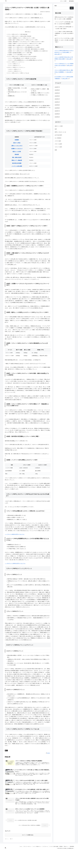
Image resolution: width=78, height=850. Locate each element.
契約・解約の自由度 (16, 157)
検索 (56, 5)
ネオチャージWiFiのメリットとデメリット (16, 67)
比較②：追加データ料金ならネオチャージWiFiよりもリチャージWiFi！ (23, 39)
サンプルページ (45, 846)
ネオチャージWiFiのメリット (15, 69)
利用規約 (61, 846)
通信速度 (17, 154)
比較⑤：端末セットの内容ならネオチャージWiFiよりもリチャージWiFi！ (24, 45)
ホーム (21, 846)
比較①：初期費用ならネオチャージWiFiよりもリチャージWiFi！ (22, 38)
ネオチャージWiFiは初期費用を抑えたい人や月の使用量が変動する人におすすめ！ (26, 60)
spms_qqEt (69, 58)
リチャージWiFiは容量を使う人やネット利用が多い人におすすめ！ (22, 58)
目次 (26, 31)
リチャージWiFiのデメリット (15, 65)
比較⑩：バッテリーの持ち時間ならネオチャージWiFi (20, 54)
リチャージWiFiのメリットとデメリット (16, 61)
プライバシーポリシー (27, 846)
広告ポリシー (66, 846)
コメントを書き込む (28, 835)
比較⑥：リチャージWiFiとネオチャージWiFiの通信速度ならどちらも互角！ (24, 47)
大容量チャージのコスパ (16, 148)
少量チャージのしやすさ (16, 145)
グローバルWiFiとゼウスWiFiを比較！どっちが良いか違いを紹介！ (64, 27)
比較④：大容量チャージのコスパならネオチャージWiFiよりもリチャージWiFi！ (25, 43)
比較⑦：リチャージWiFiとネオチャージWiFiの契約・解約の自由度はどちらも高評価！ (27, 49)
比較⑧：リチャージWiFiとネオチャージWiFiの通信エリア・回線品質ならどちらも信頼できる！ (28, 50)
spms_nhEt (64, 78)
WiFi (6, 750)
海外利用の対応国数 (16, 163)
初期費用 (17, 139)
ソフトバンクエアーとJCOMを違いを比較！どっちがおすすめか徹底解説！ (64, 22)
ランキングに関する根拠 (53, 846)
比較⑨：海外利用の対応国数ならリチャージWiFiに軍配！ (21, 52)
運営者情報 (72, 846)
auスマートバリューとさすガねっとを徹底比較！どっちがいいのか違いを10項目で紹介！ (64, 40)
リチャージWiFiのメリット (14, 63)
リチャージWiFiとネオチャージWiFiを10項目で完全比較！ (20, 36)
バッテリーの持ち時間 (17, 166)
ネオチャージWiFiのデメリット (15, 71)
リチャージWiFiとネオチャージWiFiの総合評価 (17, 34)
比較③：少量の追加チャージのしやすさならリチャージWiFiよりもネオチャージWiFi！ (27, 41)
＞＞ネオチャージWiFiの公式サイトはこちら (15, 563)
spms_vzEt (69, 65)
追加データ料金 (16, 142)
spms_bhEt (69, 72)
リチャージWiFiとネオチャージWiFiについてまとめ (18, 73)
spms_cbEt (57, 54)
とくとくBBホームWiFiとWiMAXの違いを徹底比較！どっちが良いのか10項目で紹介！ (64, 33)
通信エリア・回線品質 (17, 160)
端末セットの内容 (17, 151)
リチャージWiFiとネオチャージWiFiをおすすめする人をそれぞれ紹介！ (22, 56)
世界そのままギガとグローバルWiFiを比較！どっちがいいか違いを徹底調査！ (64, 18)
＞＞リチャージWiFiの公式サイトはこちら (14, 534)
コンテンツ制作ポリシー (37, 846)
